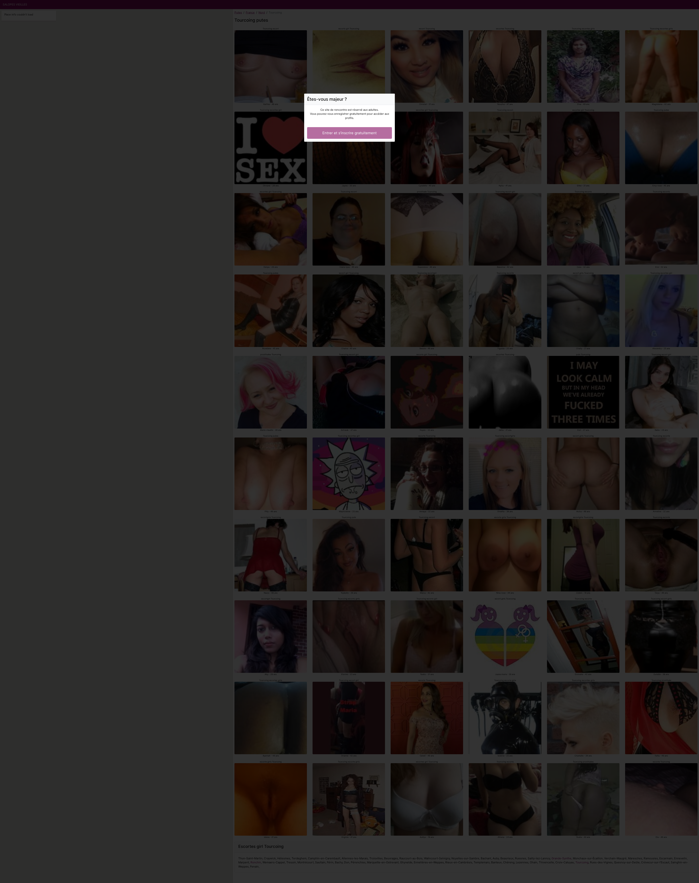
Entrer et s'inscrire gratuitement (349, 133)
